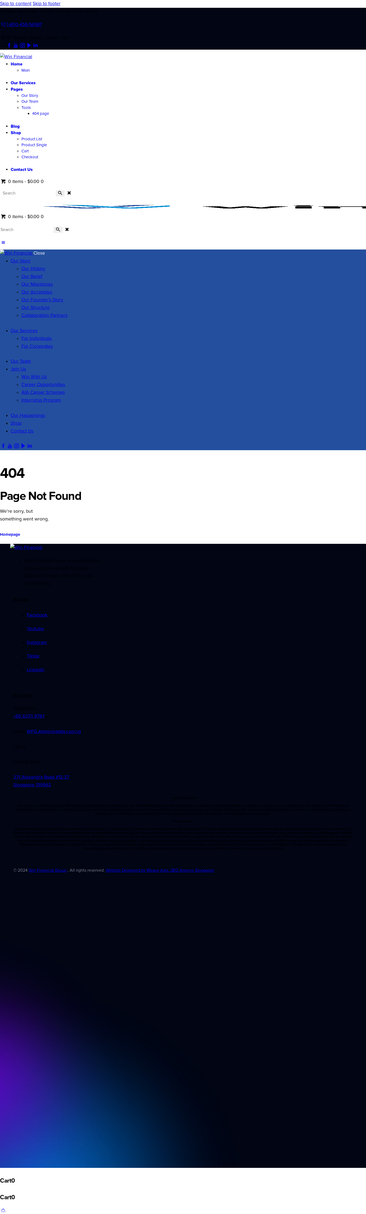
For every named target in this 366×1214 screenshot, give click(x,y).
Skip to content (15, 3)
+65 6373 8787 (28, 716)
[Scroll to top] (3, 1210)
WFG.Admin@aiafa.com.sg (54, 731)
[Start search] (60, 193)
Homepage (10, 534)
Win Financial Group (48, 870)
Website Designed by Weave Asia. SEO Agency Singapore (160, 870)
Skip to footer (47, 3)
